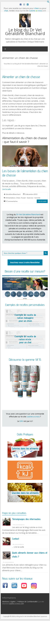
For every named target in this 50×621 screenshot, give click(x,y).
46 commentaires (18, 544)
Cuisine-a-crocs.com (16, 604)
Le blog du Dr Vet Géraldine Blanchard (25, 31)
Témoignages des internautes (26, 519)
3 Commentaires (12, 201)
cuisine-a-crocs (33, 416)
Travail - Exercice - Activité (30, 198)
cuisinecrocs (37, 10)
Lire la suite (6, 189)
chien (36, 8)
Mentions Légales (9, 601)
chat (6, 10)
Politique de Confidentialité (27, 601)
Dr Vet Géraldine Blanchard (28, 214)
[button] (48, 2)
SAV (21, 421)
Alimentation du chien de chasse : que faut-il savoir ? (24, 140)
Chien (18, 198)
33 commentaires (8, 562)
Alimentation (10, 198)
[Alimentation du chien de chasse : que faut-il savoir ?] (25, 146)
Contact (15, 538)
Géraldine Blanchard (13, 194)
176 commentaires (18, 525)
